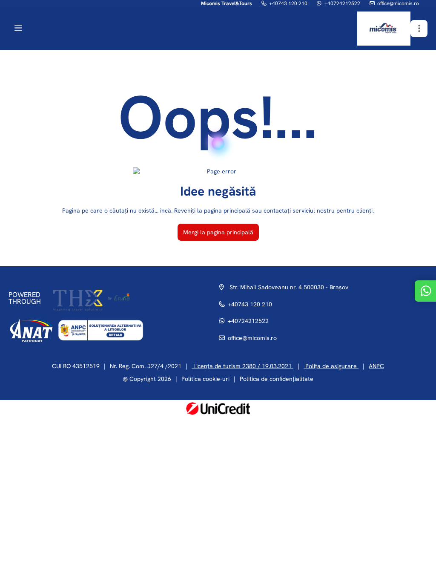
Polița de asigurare (331, 366)
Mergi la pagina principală (218, 232)
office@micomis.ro (398, 3)
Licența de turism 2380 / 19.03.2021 (242, 366)
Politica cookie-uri (205, 379)
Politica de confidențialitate (276, 379)
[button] (418, 28)
